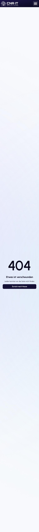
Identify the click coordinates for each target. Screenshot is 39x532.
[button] (35, 3)
